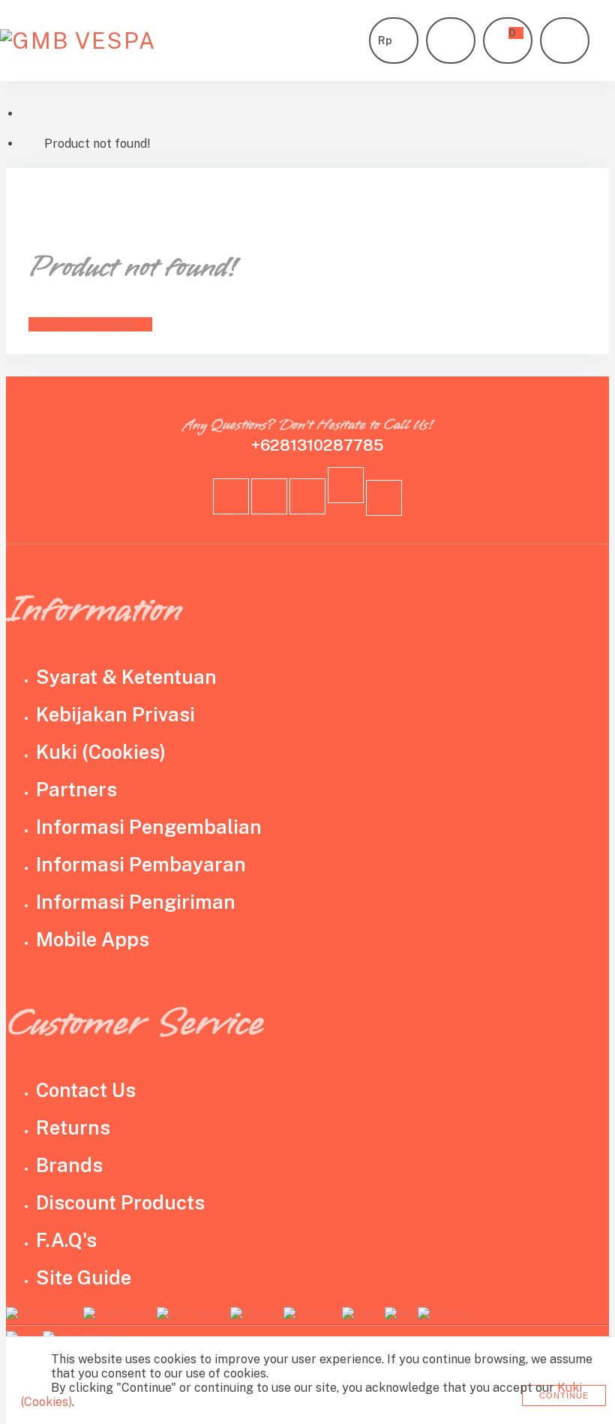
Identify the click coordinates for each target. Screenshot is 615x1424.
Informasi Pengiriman (136, 902)
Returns (73, 1128)
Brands (69, 1165)
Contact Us (86, 1090)
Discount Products (120, 1203)
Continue (564, 1395)
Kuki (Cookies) (101, 752)
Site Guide (83, 1278)
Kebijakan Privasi (115, 714)
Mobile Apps (92, 939)
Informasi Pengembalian (149, 827)
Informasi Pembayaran (141, 864)
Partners (76, 789)
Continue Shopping (82, 324)
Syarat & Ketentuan (126, 677)
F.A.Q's (66, 1240)
